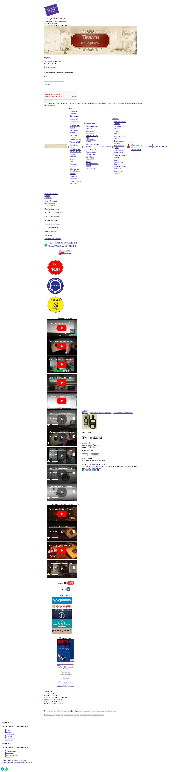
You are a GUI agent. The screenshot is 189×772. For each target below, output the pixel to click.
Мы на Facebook (65, 251)
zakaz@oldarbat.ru (51, 231)
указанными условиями (133, 103)
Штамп (8, 732)
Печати (71, 108)
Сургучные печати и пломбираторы (75, 137)
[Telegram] (88, 470)
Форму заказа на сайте (53, 239)
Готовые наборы (11, 755)
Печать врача (10, 738)
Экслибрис (9, 740)
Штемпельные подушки (119, 142)
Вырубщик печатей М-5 (90, 158)
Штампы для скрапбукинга (75, 170)
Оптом (131, 142)
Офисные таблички (73, 177)
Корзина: (47, 58)
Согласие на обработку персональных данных (61, 715)
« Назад (85, 411)
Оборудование (89, 123)
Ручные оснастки (117, 132)
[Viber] (90, 470)
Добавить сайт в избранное (55, 21)
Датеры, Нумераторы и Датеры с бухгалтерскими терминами (120, 164)
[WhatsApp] (93, 470)
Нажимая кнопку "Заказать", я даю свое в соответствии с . (94, 103)
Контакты (156, 146)
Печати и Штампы (73, 112)
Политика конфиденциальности (92, 715)
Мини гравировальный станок (92, 164)
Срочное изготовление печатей (12, 762)
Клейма (73, 174)
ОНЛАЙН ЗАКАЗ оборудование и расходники (51, 203)
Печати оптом (136, 150)
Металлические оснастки (119, 137)
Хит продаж (90, 168)
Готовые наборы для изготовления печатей (92, 139)
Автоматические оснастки (120, 123)
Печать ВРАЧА (75, 142)
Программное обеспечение (91, 153)
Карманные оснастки (118, 127)
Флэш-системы (91, 149)
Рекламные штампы (74, 131)
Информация (49, 105)
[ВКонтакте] (83, 470)
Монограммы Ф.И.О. (75, 127)
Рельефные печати (74, 146)
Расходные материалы (90, 132)
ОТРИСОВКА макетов (75, 182)
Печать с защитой (73, 155)
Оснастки (115, 119)
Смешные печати (73, 165)
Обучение (148, 146)
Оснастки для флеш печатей (119, 151)
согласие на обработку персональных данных (94, 103)
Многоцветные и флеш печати (75, 151)
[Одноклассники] (86, 470)
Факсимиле (74, 116)
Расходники (106, 146)
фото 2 (90, 432)
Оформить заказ (50, 67)
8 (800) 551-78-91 (50, 23)
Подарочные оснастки (118, 172)
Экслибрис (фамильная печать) (74, 121)
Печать (7, 730)
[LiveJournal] (98, 470)
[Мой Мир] (95, 470)
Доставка (165, 146)
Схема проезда (57, 699)
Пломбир (8, 736)
